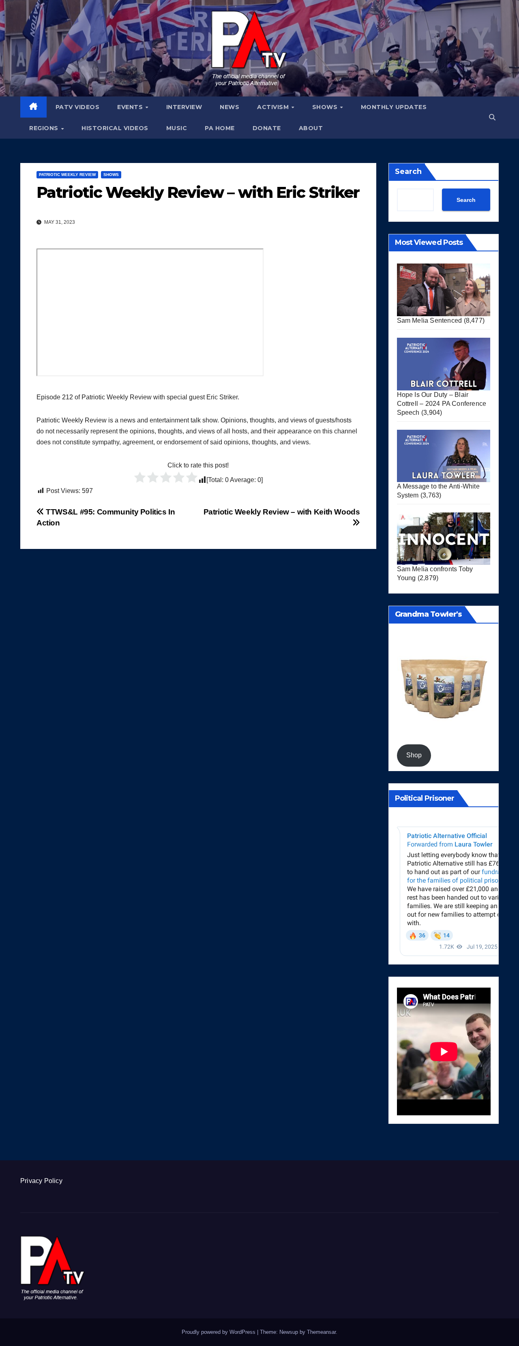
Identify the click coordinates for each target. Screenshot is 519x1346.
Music (176, 128)
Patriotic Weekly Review (67, 174)
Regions (44, 128)
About (311, 128)
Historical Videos (114, 128)
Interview (184, 107)
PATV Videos (78, 107)
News (229, 107)
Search (408, 171)
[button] (492, 117)
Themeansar (321, 1332)
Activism (274, 107)
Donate (267, 128)
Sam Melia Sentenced (429, 320)
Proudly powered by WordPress (219, 1332)
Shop (414, 755)
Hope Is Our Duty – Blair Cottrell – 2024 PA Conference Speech (442, 403)
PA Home (220, 128)
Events (131, 107)
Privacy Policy (41, 1180)
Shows (325, 107)
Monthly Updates (394, 107)
